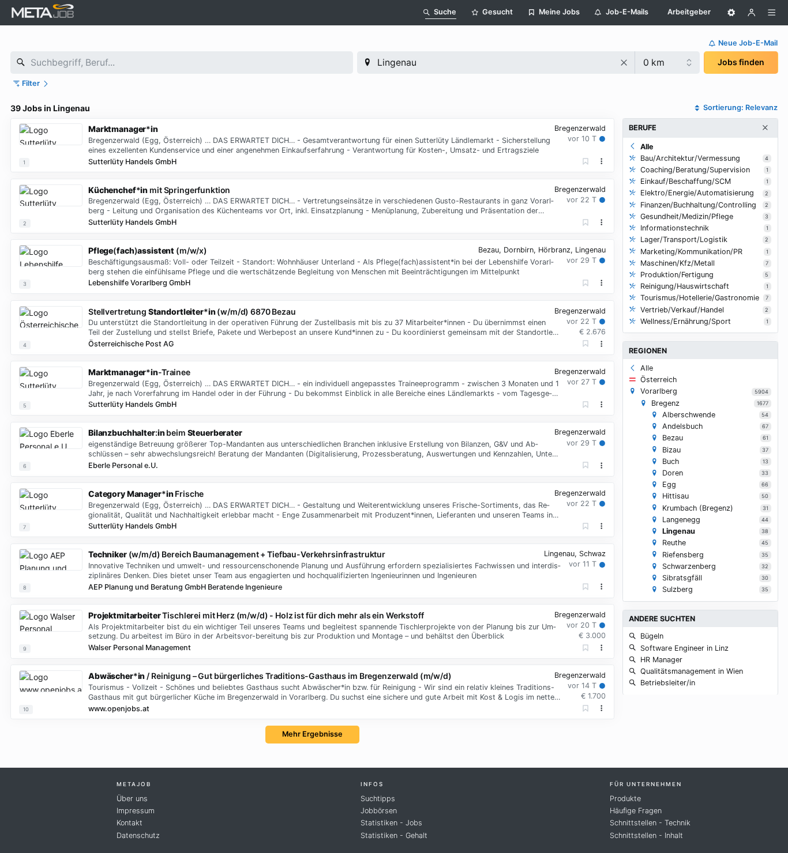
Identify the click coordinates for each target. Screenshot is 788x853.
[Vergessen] (586, 161)
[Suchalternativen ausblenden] (765, 128)
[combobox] (181, 62)
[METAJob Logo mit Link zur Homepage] (42, 12)
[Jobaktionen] (602, 161)
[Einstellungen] (731, 12)
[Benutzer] (751, 12)
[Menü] (772, 12)
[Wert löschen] (624, 62)
